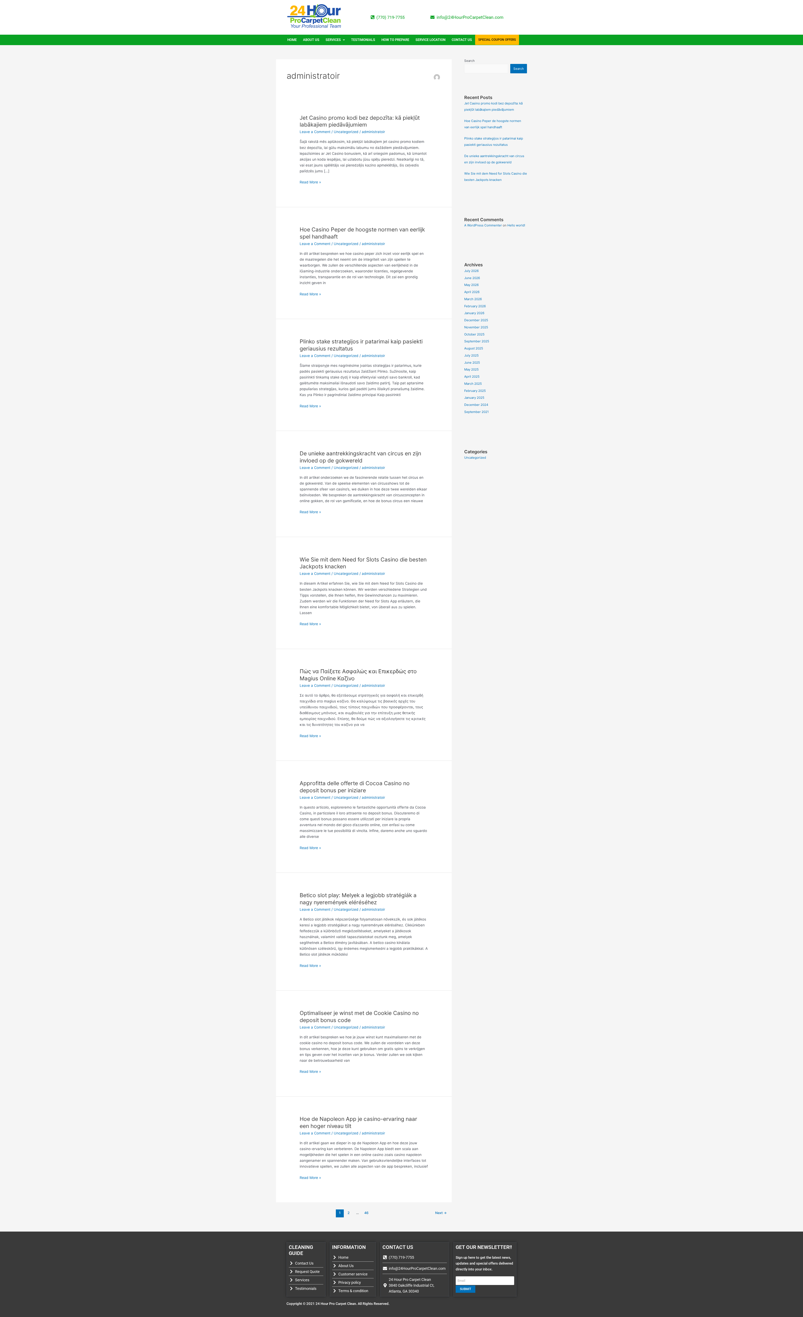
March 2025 (473, 384)
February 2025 (475, 391)
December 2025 (476, 320)
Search (469, 61)
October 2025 (474, 334)
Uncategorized (346, 132)
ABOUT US (311, 40)
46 (366, 1213)
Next (441, 1213)
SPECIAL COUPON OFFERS (497, 40)
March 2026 (473, 299)
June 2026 (472, 278)
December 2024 (476, 405)
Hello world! (516, 225)
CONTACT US (462, 40)
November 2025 (476, 327)
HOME (292, 40)
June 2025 (472, 362)
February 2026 (475, 306)
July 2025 (471, 355)
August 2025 (473, 348)
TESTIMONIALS (363, 40)
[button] (335, 40)
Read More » (310, 181)
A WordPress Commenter (483, 225)
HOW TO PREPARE (395, 40)
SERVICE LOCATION (430, 40)
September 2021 (476, 412)
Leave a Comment (315, 132)
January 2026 (474, 313)
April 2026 (471, 292)
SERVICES (333, 40)
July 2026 (471, 271)
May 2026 (471, 285)
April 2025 (471, 376)
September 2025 (476, 341)
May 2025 (471, 369)
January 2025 (474, 398)
